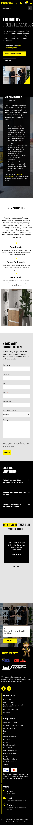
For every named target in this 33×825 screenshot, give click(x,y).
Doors (5, 731)
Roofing (5, 756)
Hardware (6, 739)
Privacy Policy (10, 446)
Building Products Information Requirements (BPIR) (14, 706)
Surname (6, 374)
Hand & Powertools (9, 736)
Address (11, 805)
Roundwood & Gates (10, 759)
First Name (7, 365)
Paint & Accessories (9, 745)
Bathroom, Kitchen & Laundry (13, 725)
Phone (5, 392)
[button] (16, 481)
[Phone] (4, 791)
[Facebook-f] (3, 688)
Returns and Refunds (10, 709)
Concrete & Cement (10, 728)
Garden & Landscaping (10, 734)
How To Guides (8, 702)
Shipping (6, 712)
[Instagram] (9, 688)
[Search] (30, 8)
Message (6, 420)
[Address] (4, 805)
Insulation (6, 742)
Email (5, 383)
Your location (7, 401)
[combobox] (14, 8)
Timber (5, 764)
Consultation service (10, 410)
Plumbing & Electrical (10, 750)
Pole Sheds (7, 699)
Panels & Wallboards (10, 748)
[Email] (4, 798)
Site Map (24, 821)
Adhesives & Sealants (10, 722)
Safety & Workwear (9, 762)
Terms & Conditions (6, 821)
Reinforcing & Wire (9, 753)
